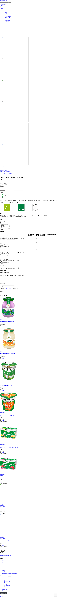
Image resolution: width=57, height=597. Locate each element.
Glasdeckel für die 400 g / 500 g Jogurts (7, 540)
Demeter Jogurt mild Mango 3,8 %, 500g (7, 353)
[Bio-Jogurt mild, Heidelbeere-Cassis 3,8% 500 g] (8, 317)
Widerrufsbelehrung (4, 562)
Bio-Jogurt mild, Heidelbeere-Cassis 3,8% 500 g (8, 321)
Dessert (9, 168)
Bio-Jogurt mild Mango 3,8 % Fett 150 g (7, 415)
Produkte (5, 11)
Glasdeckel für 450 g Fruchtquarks (5, 172)
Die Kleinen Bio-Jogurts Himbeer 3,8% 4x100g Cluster (10, 477)
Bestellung (3, 571)
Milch (6, 12)
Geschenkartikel (7, 22)
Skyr (6, 13)
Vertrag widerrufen (3, 593)
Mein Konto (3, 572)
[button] (2, 350)
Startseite (1, 168)
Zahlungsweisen (4, 570)
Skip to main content (8, 0)
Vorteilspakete (7, 21)
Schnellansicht (2, 413)
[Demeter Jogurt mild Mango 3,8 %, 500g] (9, 349)
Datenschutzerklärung (7, 288)
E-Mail (1, 286)
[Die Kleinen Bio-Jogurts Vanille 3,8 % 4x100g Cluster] (9, 443)
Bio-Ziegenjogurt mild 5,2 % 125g (6, 385)
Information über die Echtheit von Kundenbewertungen (9, 573)
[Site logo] (2, 7)
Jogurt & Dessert (7, 14)
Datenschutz (3, 561)
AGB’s (3, 560)
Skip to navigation (2, 0)
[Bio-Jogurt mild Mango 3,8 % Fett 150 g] (8, 411)
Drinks (4, 586)
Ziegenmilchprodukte (8, 17)
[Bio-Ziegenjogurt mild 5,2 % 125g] (9, 381)
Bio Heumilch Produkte (7, 581)
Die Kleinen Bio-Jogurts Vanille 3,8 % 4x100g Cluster (10, 447)
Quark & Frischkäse (8, 16)
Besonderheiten (6, 19)
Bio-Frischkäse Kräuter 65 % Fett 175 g (5, 169)
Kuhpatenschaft (7, 20)
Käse (6, 18)
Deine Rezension (2, 283)
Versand (3, 182)
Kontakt (3, 563)
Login (2, 590)
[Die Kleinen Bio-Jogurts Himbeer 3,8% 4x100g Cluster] (8, 473)
